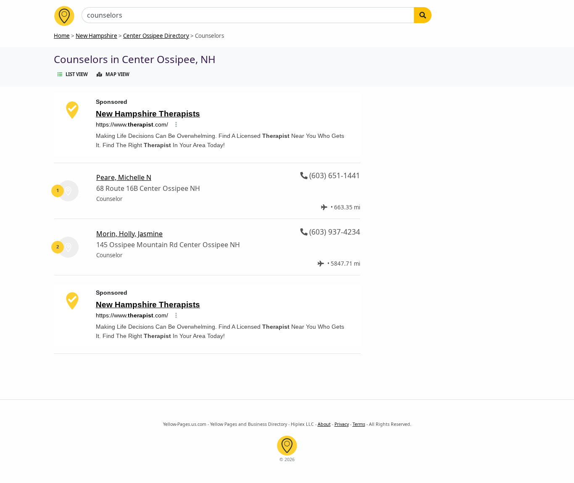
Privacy (341, 424)
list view (77, 74)
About (324, 424)
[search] (423, 15)
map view (117, 74)
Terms (359, 424)
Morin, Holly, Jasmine (129, 233)
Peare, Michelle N (123, 177)
